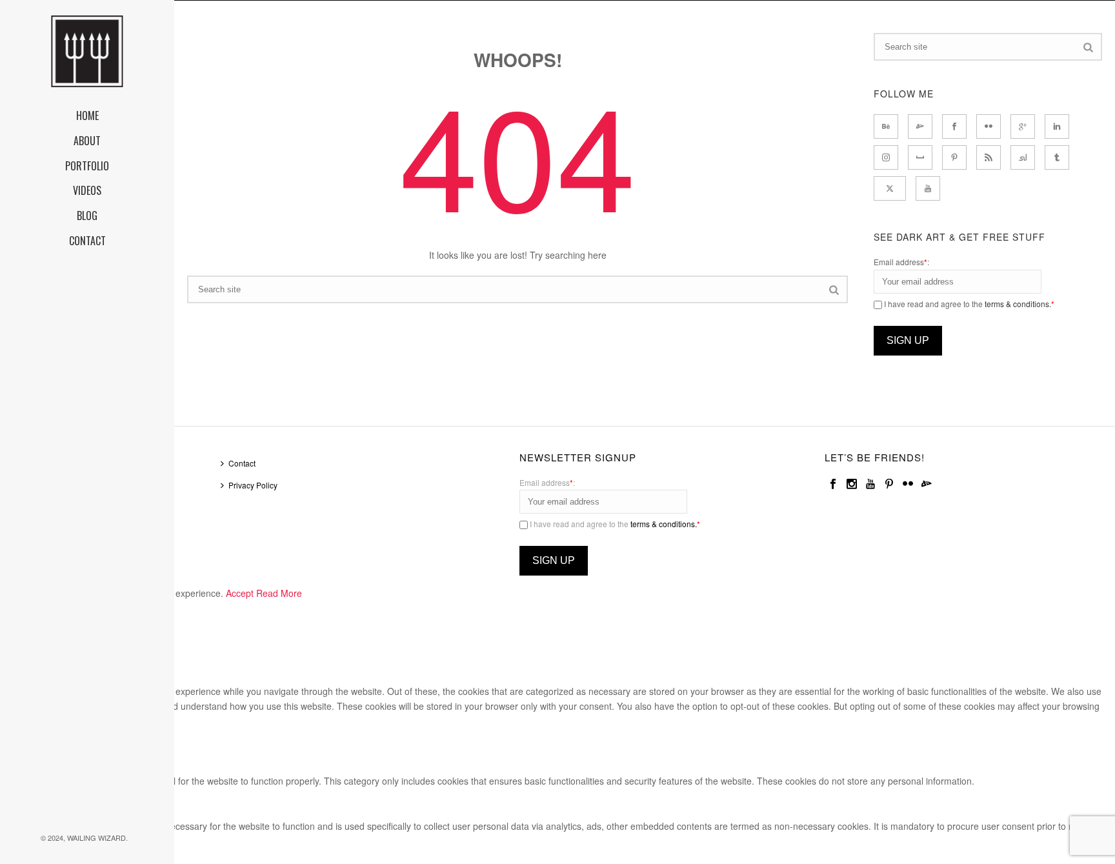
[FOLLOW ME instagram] (886, 157)
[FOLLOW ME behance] (886, 126)
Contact (242, 462)
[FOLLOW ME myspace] (920, 157)
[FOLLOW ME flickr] (988, 126)
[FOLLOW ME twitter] (890, 188)
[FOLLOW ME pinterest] (954, 157)
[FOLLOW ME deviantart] (920, 126)
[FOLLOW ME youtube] (928, 188)
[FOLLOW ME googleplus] (1022, 126)
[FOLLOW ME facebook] (954, 126)
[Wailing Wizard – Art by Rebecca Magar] (87, 51)
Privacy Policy (252, 484)
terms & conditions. (1018, 303)
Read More (279, 593)
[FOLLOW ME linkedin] (1057, 126)
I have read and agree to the (968, 303)
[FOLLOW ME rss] (988, 157)
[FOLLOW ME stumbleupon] (1022, 157)
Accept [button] (240, 593)
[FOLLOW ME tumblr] (1057, 157)
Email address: (901, 261)
